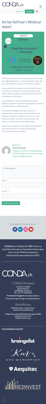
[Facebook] (15, 229)
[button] (4, 400)
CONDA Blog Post (35, 151)
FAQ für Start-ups (23, 318)
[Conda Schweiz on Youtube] (31, 229)
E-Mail (4, 191)
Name (4, 180)
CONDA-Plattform (19, 153)
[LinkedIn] (20, 229)
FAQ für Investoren (23, 316)
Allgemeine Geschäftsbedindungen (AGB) (23, 314)
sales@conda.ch (33, 298)
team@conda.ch (32, 295)
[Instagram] (25, 229)
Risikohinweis (17, 308)
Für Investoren (32, 153)
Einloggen (29, 11)
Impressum (30, 308)
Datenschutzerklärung (23, 310)
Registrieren (20, 11)
